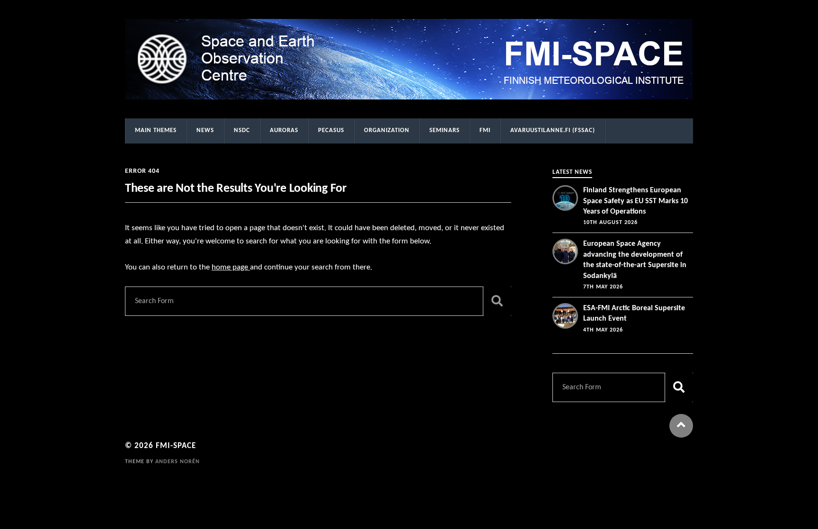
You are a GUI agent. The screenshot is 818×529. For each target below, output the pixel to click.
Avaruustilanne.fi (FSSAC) (552, 130)
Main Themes (156, 130)
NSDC (242, 130)
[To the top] (681, 426)
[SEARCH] (497, 301)
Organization (386, 130)
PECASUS (331, 130)
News (205, 130)
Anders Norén (177, 462)
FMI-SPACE (176, 446)
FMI (485, 130)
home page (231, 267)
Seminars (444, 130)
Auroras (284, 130)
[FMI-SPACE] (409, 59)
